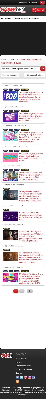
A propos (19, 362)
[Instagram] (29, 377)
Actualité (7, 19)
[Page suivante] (30, 291)
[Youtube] (25, 377)
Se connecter (33, 3)
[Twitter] (21, 377)
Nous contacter (21, 358)
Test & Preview (21, 19)
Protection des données (24, 369)
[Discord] (33, 377)
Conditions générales (23, 366)
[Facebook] (17, 377)
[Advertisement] (23, 320)
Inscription (23, 3)
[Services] (17, 381)
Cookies (19, 373)
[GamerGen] (13, 10)
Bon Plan (35, 19)
